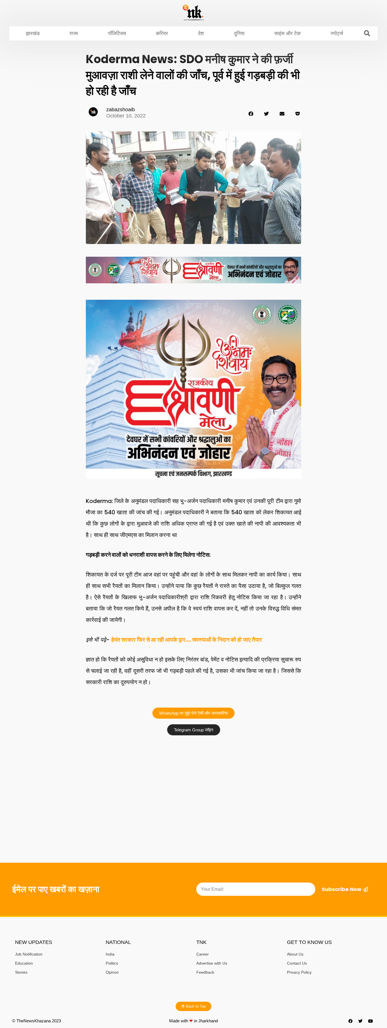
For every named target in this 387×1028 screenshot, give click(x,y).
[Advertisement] (193, 780)
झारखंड (33, 33)
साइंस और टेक (287, 33)
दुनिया (239, 33)
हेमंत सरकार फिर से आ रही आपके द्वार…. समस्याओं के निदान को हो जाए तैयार (186, 640)
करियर (162, 33)
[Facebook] (350, 1021)
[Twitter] (360, 1021)
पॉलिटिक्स (117, 33)
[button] (367, 33)
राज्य (73, 33)
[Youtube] (370, 1021)
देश (201, 33)
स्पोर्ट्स (337, 33)
